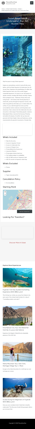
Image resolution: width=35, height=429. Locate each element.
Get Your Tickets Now (25, 211)
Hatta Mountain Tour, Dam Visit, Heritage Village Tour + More (14, 364)
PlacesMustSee (11, 2)
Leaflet (18, 209)
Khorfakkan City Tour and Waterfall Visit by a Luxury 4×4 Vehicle (15, 329)
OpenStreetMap (24, 209)
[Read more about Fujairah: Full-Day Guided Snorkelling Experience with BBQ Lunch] (17, 277)
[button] (13, 74)
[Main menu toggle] (31, 3)
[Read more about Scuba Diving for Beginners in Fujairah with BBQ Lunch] (17, 387)
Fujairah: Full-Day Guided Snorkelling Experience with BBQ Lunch (16, 291)
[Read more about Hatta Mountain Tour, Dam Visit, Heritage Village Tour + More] (17, 351)
